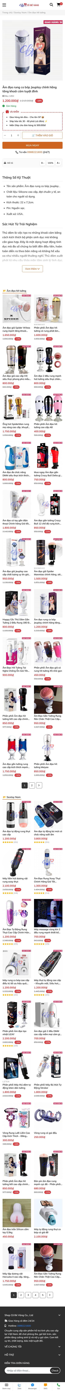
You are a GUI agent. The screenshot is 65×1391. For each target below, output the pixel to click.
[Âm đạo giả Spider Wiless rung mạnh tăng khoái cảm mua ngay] (17, 309)
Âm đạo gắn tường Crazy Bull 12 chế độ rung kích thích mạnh (47, 523)
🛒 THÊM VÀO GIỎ (42, 135)
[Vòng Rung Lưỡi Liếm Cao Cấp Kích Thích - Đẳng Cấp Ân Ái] (17, 1117)
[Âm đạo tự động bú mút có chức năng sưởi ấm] (48, 815)
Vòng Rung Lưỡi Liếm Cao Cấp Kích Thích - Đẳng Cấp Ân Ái (16, 1136)
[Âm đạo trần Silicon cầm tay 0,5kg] (17, 1213)
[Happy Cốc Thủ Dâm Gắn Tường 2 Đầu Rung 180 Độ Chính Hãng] (17, 603)
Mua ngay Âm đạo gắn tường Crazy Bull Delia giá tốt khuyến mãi (48, 475)
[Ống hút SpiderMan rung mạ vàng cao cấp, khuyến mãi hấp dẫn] (17, 408)
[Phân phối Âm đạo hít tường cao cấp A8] (48, 408)
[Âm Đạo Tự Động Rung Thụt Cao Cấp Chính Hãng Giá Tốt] (17, 913)
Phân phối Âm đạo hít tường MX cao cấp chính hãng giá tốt (15, 719)
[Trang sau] (39, 785)
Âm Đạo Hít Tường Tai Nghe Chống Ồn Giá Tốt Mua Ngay (15, 670)
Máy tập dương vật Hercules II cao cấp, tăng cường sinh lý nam (15, 1276)
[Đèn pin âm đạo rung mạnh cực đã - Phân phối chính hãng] (48, 1165)
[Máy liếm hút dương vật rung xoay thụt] (17, 862)
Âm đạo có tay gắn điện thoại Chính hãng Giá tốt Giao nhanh (16, 523)
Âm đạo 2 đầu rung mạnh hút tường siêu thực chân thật (47, 379)
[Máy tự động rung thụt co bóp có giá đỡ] (48, 1213)
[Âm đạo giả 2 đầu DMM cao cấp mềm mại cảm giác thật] (48, 1015)
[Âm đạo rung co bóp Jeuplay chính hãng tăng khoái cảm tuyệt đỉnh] (32, 50)
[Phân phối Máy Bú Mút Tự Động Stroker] (48, 1066)
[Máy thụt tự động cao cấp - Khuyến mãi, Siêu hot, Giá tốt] (48, 964)
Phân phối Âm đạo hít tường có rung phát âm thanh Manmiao (46, 330)
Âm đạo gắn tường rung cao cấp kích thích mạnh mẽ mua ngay (15, 767)
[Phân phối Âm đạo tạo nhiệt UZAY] (17, 1015)
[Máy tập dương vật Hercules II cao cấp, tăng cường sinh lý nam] (17, 1257)
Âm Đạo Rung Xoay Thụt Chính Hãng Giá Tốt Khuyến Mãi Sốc (47, 881)
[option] (32, 50)
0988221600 (35, 152)
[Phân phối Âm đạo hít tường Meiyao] (48, 748)
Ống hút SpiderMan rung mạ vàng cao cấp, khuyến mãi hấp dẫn (16, 427)
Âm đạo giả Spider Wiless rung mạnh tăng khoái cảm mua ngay (16, 330)
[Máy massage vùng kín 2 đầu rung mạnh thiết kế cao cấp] (48, 913)
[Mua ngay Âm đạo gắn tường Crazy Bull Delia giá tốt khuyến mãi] (48, 456)
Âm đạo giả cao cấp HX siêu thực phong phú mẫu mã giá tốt (16, 379)
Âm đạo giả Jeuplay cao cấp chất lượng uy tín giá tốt (16, 574)
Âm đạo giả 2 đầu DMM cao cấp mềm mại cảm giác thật (48, 1034)
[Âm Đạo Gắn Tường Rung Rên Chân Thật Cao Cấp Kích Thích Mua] (48, 699)
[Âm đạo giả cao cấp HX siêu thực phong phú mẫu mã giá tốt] (17, 360)
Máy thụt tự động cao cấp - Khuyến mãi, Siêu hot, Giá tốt (47, 983)
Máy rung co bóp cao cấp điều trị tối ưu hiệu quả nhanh (16, 983)
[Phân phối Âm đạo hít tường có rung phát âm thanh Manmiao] (48, 309)
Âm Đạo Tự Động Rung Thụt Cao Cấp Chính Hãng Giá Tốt (16, 932)
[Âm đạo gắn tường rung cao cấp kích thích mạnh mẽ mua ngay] (17, 748)
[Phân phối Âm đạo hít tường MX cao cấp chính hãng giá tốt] (17, 699)
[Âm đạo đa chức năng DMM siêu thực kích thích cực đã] (17, 456)
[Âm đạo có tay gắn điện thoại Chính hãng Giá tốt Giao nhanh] (17, 504)
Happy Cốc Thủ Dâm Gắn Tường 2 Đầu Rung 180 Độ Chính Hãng (17, 622)
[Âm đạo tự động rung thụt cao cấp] (17, 815)
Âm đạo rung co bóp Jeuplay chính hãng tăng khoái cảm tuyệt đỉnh (47, 622)
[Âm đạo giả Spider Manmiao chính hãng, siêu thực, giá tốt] (48, 552)
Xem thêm (31, 268)
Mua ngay (32, 145)
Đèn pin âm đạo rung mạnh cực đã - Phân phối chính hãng (47, 1184)
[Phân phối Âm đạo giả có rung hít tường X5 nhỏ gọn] (48, 651)
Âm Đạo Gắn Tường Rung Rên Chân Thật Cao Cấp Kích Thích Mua (47, 719)
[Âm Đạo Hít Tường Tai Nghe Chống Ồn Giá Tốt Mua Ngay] (17, 651)
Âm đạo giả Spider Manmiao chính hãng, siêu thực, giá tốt (48, 574)
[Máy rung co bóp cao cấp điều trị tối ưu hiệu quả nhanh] (17, 964)
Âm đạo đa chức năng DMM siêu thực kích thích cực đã (16, 475)
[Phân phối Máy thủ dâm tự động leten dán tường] (17, 1066)
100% (50, 163)
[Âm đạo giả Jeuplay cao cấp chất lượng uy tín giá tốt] (17, 552)
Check (55, 1370)
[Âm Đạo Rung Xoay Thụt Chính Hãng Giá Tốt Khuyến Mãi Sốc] (48, 862)
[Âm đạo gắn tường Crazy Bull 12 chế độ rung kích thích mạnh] (48, 504)
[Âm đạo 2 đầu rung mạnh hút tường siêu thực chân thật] (48, 360)
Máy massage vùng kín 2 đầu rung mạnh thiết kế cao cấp (47, 932)
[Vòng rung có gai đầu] (48, 1117)
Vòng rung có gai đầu (45, 1132)
